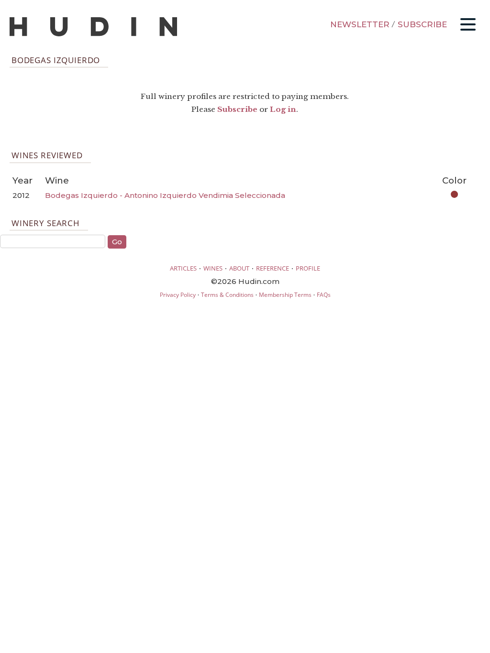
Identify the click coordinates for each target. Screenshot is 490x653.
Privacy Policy (178, 295)
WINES (213, 268)
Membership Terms (285, 295)
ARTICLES (183, 268)
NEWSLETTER (360, 24)
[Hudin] (93, 34)
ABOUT (239, 268)
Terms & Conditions (227, 295)
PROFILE (308, 268)
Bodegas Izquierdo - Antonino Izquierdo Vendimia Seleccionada (165, 195)
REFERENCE (272, 268)
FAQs (324, 295)
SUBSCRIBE (422, 24)
